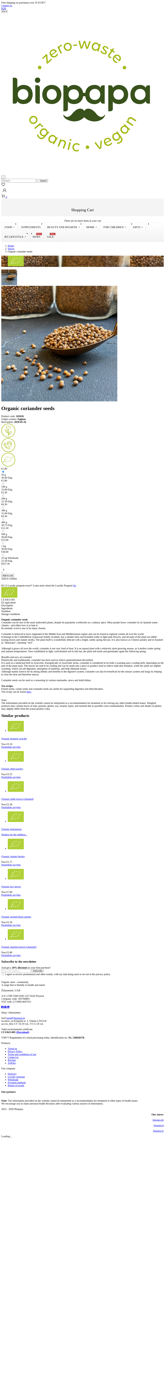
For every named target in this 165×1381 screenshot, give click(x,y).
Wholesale (13, 1079)
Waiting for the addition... (14, 834)
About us (12, 1048)
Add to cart (8, 575)
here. (29, 691)
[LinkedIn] (8, 1007)
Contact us (6, 5)
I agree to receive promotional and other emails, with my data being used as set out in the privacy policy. (58, 974)
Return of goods (16, 1085)
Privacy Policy (15, 1051)
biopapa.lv (158, 1131)
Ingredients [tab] (7, 608)
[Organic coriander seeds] (9, 277)
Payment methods (17, 1082)
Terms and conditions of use (22, 1054)
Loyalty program (16, 1076)
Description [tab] (7, 605)
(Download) (22, 1032)
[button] (4, 192)
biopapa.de (158, 1120)
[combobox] (18, 181)
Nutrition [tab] (5, 611)
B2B (3, 8)
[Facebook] (2, 1007)
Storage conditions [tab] (10, 614)
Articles (12, 1063)
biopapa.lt (159, 1125)
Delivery (12, 1074)
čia (74, 585)
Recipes (12, 1060)
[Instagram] (5, 1007)
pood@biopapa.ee (15, 1018)
